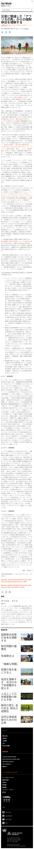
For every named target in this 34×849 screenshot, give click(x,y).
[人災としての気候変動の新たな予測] (27, 696)
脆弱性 (24, 25)
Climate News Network (9, 756)
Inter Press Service (8, 761)
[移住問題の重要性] (27, 649)
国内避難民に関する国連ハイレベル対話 (14, 241)
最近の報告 (18, 97)
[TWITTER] (3, 812)
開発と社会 (5, 735)
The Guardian (6, 764)
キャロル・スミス (18, 28)
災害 (9, 26)
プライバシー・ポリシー (8, 789)
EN (32, 1)
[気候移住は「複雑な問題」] (27, 658)
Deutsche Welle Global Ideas (11, 759)
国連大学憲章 (5, 779)
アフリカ (29, 25)
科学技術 (4, 738)
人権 (3, 743)
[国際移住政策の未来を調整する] (27, 637)
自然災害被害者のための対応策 (9, 720)
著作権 (3, 792)
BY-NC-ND (18, 53)
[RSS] (3, 823)
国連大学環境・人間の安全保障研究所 (16, 144)
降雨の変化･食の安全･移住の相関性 (9, 708)
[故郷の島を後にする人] (27, 672)
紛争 (21, 25)
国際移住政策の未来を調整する (9, 637)
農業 (7, 25)
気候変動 (18, 25)
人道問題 (3, 25)
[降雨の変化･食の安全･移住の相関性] (27, 708)
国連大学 (27, 28)
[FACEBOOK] (3, 816)
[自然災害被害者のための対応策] (27, 719)
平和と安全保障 (6, 745)
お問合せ (4, 782)
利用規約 (4, 784)
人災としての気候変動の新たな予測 (9, 697)
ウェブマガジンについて (8, 777)
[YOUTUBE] (3, 819)
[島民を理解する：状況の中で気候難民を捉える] (27, 682)
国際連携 (4, 787)
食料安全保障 (12, 25)
